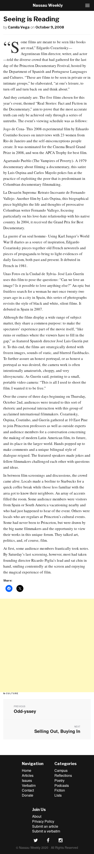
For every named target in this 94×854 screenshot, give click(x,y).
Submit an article (45, 826)
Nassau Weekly (48, 5)
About (36, 816)
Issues (27, 780)
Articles (27, 775)
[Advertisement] (47, 645)
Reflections (63, 775)
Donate (27, 795)
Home (26, 770)
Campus (61, 770)
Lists (58, 795)
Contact (28, 790)
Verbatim (29, 785)
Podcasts (61, 785)
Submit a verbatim (46, 831)
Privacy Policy (43, 821)
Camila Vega (19, 27)
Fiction (59, 790)
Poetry (59, 780)
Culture (12, 693)
